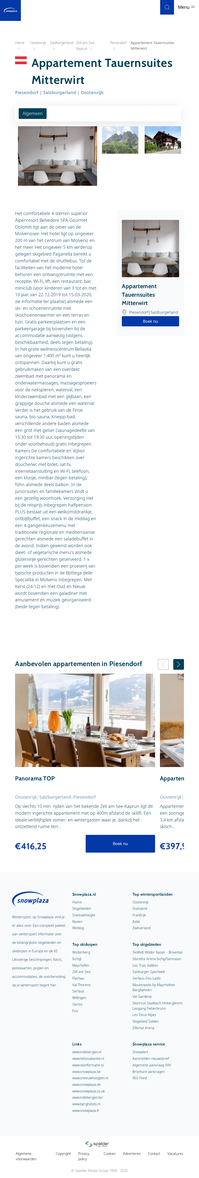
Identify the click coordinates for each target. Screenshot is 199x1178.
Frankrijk (139, 915)
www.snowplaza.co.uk (88, 1091)
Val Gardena (142, 996)
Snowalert (140, 1052)
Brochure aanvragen (149, 1071)
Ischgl (76, 958)
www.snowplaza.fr (85, 1110)
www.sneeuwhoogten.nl (90, 1078)
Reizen (77, 921)
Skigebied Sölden (146, 1021)
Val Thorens (81, 984)
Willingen (79, 997)
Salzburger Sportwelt (149, 971)
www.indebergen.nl (86, 1052)
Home (77, 902)
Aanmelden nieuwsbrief (151, 1058)
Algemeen (33, 113)
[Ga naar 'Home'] (10, 10)
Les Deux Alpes (144, 1014)
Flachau (78, 978)
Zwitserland (141, 928)
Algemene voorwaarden (26, 1156)
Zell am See (81, 971)
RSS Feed (140, 1078)
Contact (154, 1153)
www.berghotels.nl (86, 1104)
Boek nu (150, 321)
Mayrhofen (80, 965)
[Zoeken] (167, 7)
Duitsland (140, 908)
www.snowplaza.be (86, 1071)
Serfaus (78, 991)
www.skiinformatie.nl (88, 1065)
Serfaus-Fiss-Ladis (147, 978)
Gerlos (77, 1004)
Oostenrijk (141, 902)
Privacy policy (83, 1156)
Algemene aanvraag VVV (152, 1065)
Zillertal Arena (143, 1028)
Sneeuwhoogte (83, 915)
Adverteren (132, 1153)
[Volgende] (178, 664)
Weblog (78, 928)
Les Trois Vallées (145, 965)
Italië (136, 921)
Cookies (110, 1153)
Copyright (63, 1153)
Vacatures (175, 1153)
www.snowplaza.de (86, 1084)
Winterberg (81, 952)
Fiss (75, 1010)
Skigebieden (81, 908)
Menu (184, 7)
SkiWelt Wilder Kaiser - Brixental (157, 952)
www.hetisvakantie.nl (88, 1058)
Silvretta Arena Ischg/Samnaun (157, 958)
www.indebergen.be (87, 1097)
